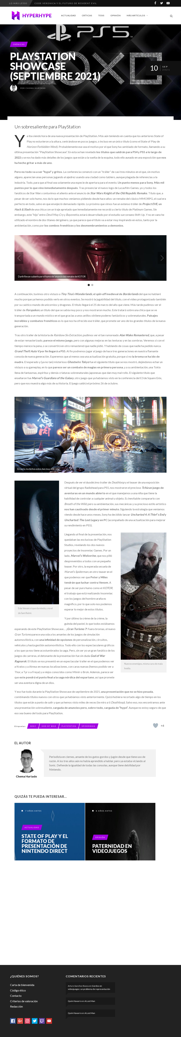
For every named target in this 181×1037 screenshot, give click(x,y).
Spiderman (88, 726)
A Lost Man (90, 1001)
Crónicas (19, 44)
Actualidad (68, 15)
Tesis (101, 15)
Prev (18, 258)
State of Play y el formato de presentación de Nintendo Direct (45, 843)
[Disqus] (85, 912)
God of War (49, 726)
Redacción (16, 1006)
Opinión (115, 15)
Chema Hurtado (36, 88)
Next (162, 258)
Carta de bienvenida (22, 985)
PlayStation (69, 726)
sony (33, 726)
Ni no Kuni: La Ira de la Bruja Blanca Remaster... (69, 3)
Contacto (16, 995)
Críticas (87, 15)
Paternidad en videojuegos (112, 848)
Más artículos (136, 15)
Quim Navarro (74, 1001)
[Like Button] (155, 725)
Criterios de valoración (24, 1001)
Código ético (18, 990)
